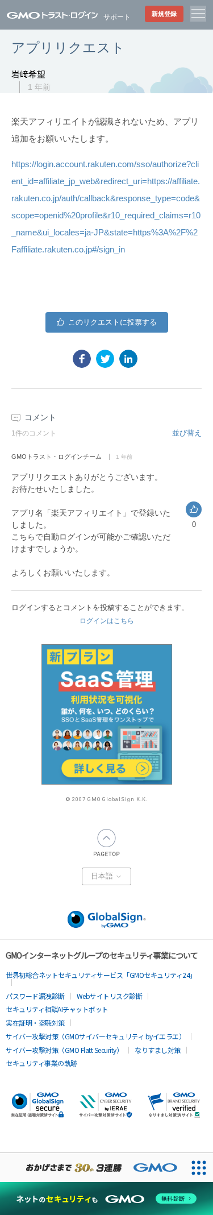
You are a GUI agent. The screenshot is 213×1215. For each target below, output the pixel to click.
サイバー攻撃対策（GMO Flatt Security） (64, 1050)
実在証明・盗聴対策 (35, 1022)
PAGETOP (107, 842)
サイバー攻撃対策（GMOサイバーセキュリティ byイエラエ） (95, 1036)
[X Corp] (105, 359)
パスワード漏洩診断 (35, 996)
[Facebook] (82, 359)
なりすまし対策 (158, 1050)
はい (106, 322)
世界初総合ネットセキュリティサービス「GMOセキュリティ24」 (101, 975)
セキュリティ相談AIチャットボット (57, 1009)
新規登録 (164, 13)
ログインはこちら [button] (107, 621)
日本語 (103, 876)
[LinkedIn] (128, 359)
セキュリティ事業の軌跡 (41, 1063)
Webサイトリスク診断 (110, 996)
